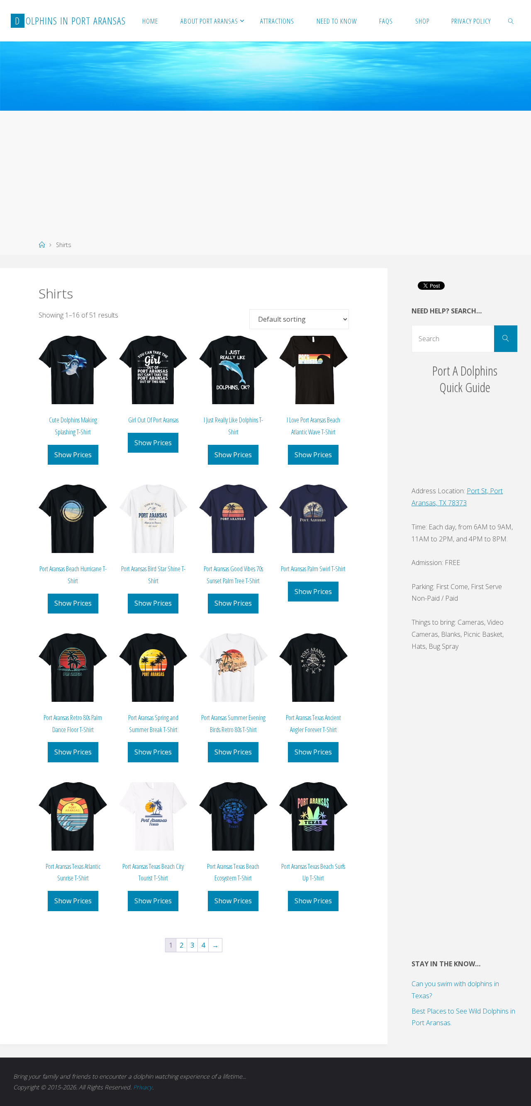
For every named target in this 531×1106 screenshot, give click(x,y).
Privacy (142, 1087)
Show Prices (73, 454)
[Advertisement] (265, 173)
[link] (511, 20)
